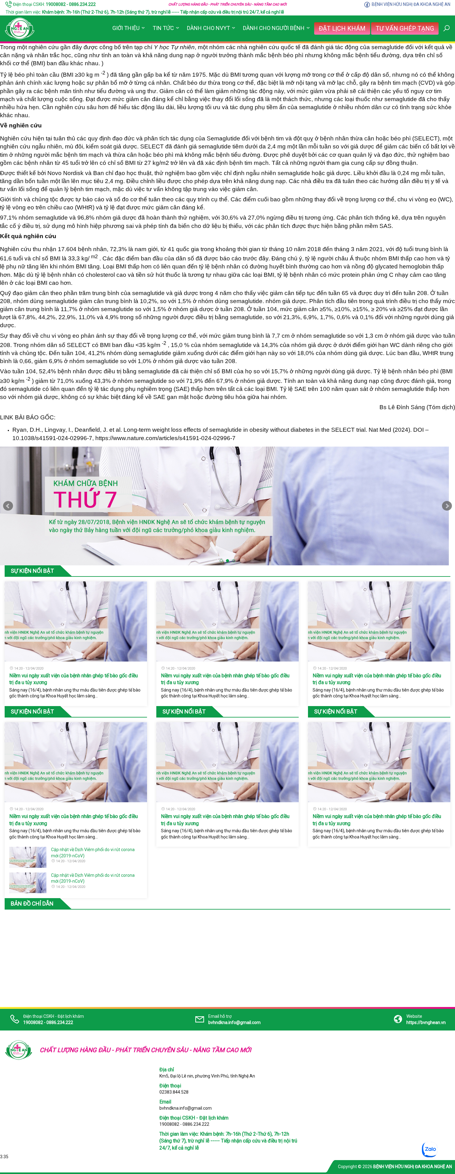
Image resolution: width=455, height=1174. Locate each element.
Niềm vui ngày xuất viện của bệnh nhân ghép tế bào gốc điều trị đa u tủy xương (73, 679)
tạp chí (164, 47)
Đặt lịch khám (342, 28)
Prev (8, 506)
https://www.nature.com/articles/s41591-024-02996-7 (165, 438)
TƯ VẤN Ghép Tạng (405, 28)
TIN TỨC (163, 28)
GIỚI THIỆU (126, 28)
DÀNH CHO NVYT (208, 28)
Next (447, 506)
